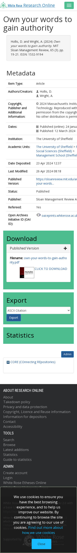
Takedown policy (16, 402)
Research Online (31, 5)
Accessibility (12, 426)
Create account (15, 472)
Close (41, 544)
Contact (9, 421)
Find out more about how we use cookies (42, 530)
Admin (67, 354)
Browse (9, 444)
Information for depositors (25, 416)
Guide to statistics (17, 459)
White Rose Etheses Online (24, 482)
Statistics (10, 454)
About (8, 397)
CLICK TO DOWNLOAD (51, 269)
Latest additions (16, 449)
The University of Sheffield (54, 147)
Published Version (24, 248)
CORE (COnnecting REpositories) (32, 362)
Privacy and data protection (25, 406)
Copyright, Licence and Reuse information (36, 411)
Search (8, 439)
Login (7, 477)
